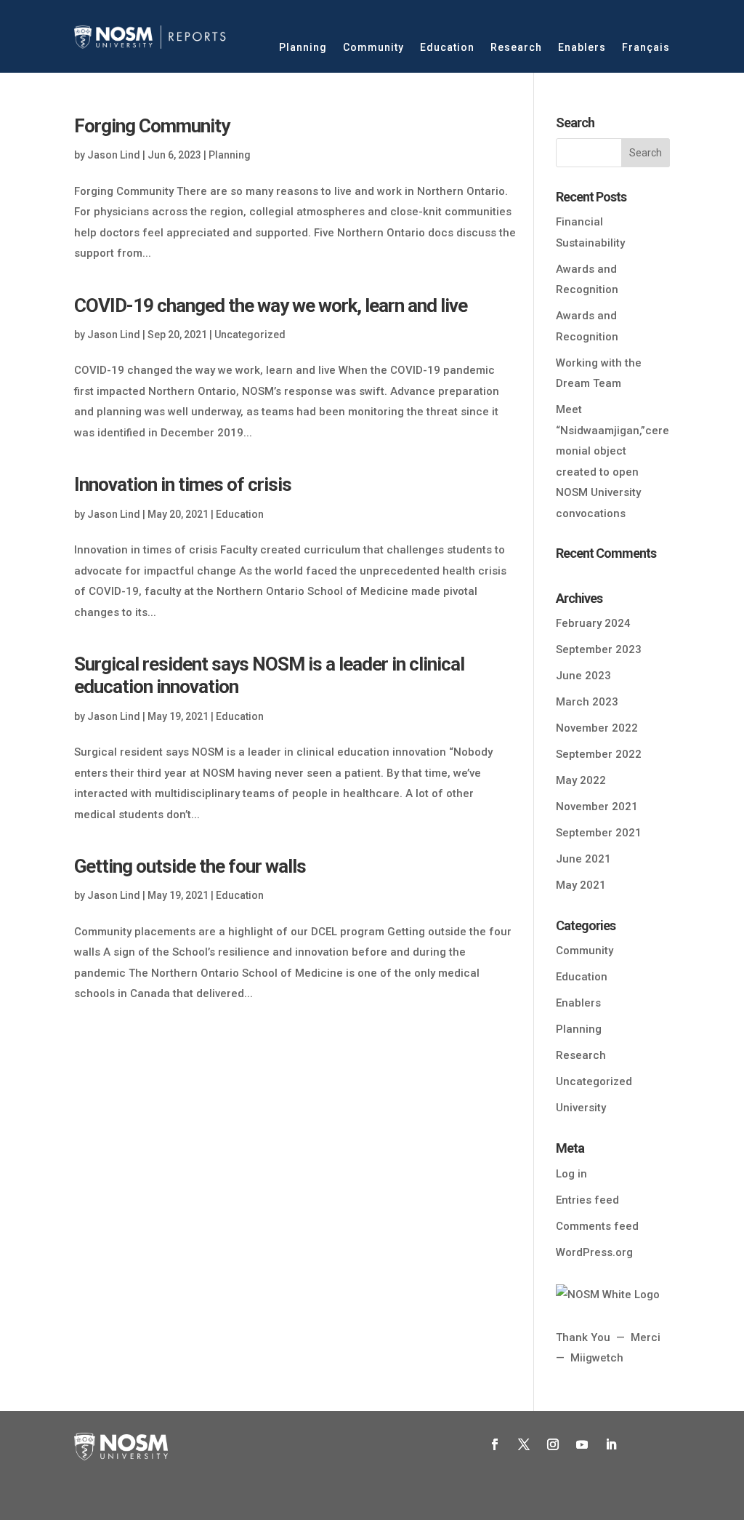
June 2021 (583, 858)
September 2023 (599, 649)
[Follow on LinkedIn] (611, 1444)
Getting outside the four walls (190, 866)
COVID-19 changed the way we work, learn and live (270, 305)
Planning (303, 47)
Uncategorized (250, 334)
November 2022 (597, 728)
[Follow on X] (523, 1444)
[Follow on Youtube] (582, 1444)
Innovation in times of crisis (182, 484)
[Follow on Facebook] (494, 1444)
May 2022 (581, 780)
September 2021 (599, 832)
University (581, 1107)
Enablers (582, 47)
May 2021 (581, 885)
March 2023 (587, 701)
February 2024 (593, 623)
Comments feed (597, 1226)
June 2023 (583, 675)
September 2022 (599, 754)
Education (447, 47)
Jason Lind (113, 155)
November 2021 (597, 806)
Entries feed (587, 1200)
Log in (571, 1173)
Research (516, 47)
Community (373, 47)
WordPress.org (594, 1252)
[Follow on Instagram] (553, 1444)
